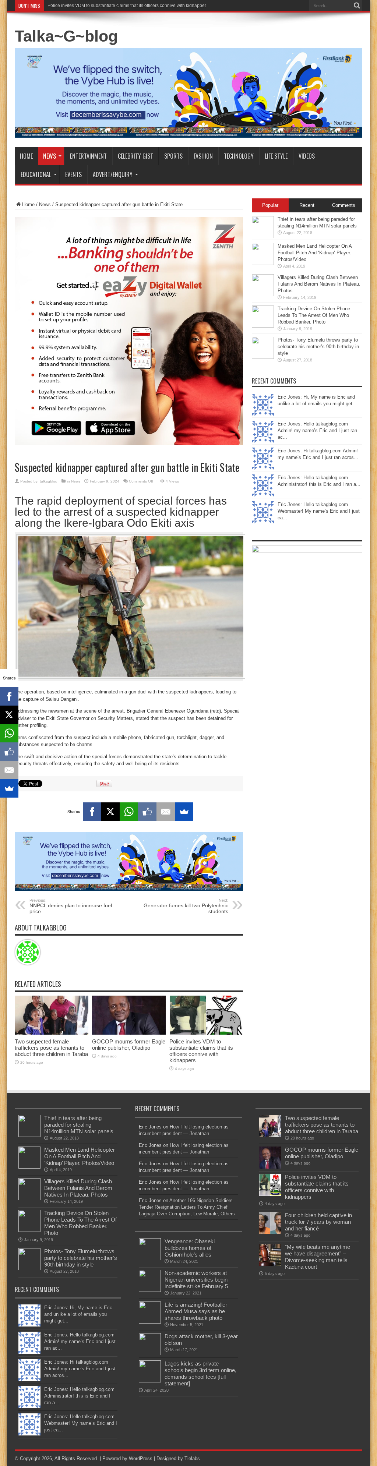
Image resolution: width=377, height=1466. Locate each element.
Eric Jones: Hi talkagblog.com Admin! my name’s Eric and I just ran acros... (80, 1368)
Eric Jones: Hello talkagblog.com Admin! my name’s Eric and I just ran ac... (317, 430)
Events (73, 174)
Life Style (276, 156)
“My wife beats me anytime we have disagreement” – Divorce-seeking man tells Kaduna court (317, 1257)
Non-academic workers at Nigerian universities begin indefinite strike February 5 (196, 1279)
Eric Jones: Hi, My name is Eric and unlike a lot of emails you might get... (78, 1314)
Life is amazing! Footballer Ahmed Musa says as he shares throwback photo (196, 1311)
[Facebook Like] (147, 811)
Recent (306, 205)
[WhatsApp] (129, 811)
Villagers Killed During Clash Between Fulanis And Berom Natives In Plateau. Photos (319, 284)
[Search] (356, 5)
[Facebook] (92, 811)
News (49, 156)
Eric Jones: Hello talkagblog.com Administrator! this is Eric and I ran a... (79, 1395)
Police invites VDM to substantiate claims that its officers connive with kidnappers (127, 5)
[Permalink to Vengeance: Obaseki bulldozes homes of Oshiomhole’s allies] (150, 1258)
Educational (36, 174)
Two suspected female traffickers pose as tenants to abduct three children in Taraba (51, 1047)
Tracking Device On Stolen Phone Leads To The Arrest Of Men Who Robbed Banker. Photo (314, 315)
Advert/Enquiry (113, 174)
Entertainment (88, 156)
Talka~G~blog (66, 36)
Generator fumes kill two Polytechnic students (186, 906)
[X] (110, 811)
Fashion (203, 156)
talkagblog (48, 481)
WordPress (140, 1458)
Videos (307, 156)
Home (26, 156)
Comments (343, 205)
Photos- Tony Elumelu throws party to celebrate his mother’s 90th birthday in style (318, 346)
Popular (270, 205)
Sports (173, 156)
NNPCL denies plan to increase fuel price (70, 906)
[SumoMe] (184, 811)
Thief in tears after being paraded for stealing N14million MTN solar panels (78, 1124)
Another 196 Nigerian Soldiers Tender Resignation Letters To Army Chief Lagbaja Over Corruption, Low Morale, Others (187, 1207)
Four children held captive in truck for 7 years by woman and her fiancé (318, 1222)
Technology (239, 156)
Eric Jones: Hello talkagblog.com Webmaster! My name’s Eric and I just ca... (319, 511)
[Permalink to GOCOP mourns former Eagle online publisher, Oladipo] (129, 1033)
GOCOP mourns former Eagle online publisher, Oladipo (128, 1044)
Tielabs (192, 1458)
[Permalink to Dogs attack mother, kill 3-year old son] (150, 1353)
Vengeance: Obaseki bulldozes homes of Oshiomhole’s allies (190, 1248)
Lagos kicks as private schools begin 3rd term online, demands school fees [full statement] (200, 1373)
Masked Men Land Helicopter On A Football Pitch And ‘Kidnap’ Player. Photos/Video (315, 252)
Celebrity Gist (135, 156)
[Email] (165, 811)
